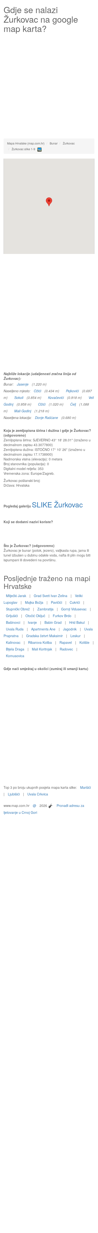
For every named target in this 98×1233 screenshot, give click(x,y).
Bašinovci (13, 622)
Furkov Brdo (62, 615)
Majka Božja (34, 602)
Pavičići (56, 602)
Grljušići (12, 615)
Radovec (66, 649)
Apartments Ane (43, 629)
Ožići (37, 390)
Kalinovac (13, 642)
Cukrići (75, 602)
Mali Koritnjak (42, 649)
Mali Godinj (22, 410)
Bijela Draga (15, 649)
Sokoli (18, 397)
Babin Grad (53, 622)
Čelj (73, 404)
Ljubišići (14, 794)
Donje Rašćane (46, 417)
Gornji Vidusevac (74, 609)
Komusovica (15, 655)
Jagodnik (70, 629)
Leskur (75, 635)
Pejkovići (72, 390)
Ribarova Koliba (40, 642)
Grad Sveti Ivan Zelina (50, 595)
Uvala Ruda (15, 629)
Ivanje (32, 622)
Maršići (85, 787)
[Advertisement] (49, 85)
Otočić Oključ (35, 615)
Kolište (84, 642)
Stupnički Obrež (18, 609)
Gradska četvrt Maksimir (44, 635)
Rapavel (65, 642)
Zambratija (45, 609)
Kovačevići (56, 397)
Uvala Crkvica (37, 794)
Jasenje (23, 384)
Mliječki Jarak (16, 595)
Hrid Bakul (77, 622)
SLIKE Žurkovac (57, 504)
